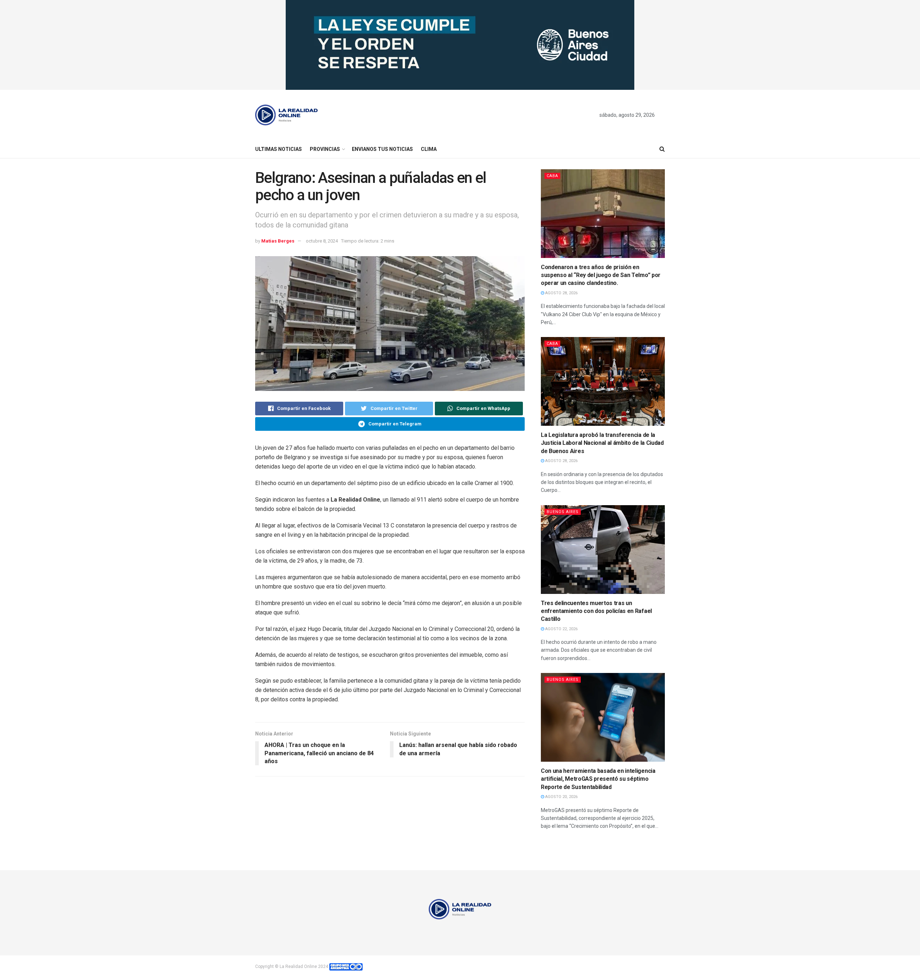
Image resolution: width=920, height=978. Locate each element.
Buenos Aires (563, 511)
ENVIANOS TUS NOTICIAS (382, 149)
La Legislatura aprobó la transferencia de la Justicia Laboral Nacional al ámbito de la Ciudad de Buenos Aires (602, 443)
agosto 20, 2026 (561, 796)
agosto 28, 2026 (561, 293)
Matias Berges (277, 241)
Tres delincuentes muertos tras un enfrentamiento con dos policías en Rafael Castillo (596, 611)
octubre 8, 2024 (322, 241)
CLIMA (429, 149)
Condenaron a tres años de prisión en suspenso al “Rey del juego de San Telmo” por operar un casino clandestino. (601, 275)
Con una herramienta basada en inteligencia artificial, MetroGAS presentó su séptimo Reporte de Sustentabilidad (598, 778)
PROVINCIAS (325, 149)
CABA (552, 176)
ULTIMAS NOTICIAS (278, 149)
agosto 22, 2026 (561, 629)
